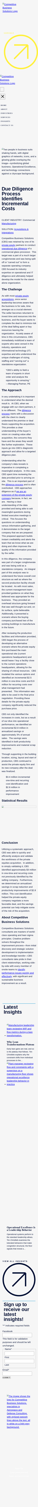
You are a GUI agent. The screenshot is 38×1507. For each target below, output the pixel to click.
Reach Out (19, 1468)
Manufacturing (9, 223)
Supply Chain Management (19, 1444)
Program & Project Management (19, 1451)
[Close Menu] (2, 96)
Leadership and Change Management (19, 1454)
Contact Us (7, 125)
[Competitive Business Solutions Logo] (10, 11)
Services (25, 23)
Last (7, 1365)
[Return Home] (19, 1427)
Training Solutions (19, 1457)
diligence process (14, 484)
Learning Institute (20, 28)
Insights (13, 23)
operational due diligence (14, 248)
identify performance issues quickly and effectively (18, 973)
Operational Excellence (19, 1441)
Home (4, 105)
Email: (19, 1472)
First (7, 1357)
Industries (23, 18)
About (11, 18)
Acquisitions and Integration (19, 1447)
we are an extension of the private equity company (17, 494)
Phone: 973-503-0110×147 (19, 1476)
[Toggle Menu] (2, 89)
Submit (6, 1377)
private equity (8, 245)
